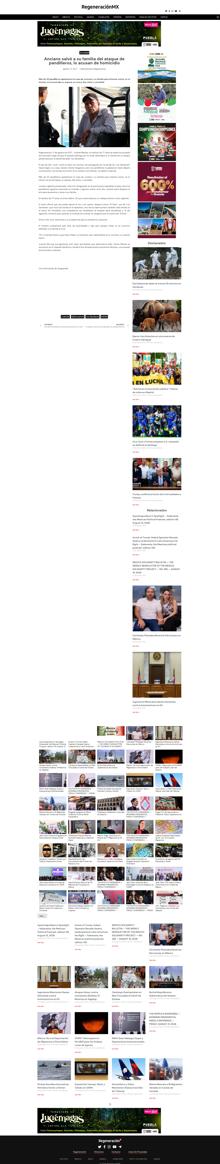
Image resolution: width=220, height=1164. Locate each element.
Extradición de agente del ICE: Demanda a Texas (168, 860)
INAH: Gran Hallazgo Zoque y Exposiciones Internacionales (51, 790)
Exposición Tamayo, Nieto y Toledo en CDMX (138, 790)
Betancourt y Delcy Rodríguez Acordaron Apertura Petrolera (110, 860)
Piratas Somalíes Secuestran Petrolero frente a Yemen (109, 790)
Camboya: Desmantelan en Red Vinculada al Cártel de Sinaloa (81, 766)
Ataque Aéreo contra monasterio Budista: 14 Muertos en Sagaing (52, 767)
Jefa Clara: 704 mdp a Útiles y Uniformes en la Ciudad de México (168, 884)
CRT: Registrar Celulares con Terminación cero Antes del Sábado (167, 908)
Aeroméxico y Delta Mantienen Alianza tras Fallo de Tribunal (168, 790)
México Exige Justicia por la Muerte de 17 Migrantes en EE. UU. (109, 838)
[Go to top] (215, 1159)
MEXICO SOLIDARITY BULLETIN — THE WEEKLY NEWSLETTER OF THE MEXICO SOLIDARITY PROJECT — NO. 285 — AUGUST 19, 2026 (110, 744)
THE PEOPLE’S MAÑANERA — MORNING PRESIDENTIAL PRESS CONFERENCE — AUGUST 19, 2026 (138, 838)
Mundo (90, 17)
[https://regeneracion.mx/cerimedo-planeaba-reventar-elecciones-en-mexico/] (139, 735)
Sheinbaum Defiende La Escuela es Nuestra (110, 813)
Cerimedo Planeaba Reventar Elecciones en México (138, 743)
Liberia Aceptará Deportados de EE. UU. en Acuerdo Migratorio (167, 838)
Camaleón (103, 17)
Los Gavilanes (92, 316)
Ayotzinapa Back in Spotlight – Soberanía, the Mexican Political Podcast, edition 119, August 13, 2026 (156, 519)
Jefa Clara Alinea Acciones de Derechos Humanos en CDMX (51, 883)
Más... (42, 916)
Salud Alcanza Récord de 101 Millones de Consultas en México (80, 884)
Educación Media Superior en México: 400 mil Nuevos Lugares (80, 908)
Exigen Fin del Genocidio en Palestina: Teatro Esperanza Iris (168, 813)
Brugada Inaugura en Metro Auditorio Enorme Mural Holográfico (79, 814)
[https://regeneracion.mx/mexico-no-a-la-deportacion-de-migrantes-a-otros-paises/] (139, 759)
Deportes (130, 17)
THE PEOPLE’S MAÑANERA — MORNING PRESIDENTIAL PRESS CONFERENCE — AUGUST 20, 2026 (138, 814)
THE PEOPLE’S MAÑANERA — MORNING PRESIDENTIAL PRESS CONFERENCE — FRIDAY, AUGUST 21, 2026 (81, 791)
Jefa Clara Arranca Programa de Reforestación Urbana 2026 (52, 837)
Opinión (117, 17)
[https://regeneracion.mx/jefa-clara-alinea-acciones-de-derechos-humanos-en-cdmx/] (51, 876)
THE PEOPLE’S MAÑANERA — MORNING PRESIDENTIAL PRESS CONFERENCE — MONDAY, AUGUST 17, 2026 (109, 908)
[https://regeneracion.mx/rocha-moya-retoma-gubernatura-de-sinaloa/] (110, 759)
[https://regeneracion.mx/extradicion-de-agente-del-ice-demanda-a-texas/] (168, 852)
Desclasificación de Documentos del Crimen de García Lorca (80, 861)
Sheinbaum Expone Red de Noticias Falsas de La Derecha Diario (81, 838)
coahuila (65, 316)
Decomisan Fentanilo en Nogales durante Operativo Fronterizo (137, 861)
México (66, 17)
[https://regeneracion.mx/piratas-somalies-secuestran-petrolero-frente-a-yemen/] (110, 782)
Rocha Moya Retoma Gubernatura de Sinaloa (107, 766)
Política (78, 17)
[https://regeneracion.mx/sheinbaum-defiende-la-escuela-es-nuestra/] (110, 805)
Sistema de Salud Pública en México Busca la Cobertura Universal (51, 908)
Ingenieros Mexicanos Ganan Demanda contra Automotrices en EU (168, 744)
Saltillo (104, 316)
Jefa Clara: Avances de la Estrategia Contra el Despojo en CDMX (140, 884)
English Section (147, 17)
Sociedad (84, 52)
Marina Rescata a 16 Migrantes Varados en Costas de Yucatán (52, 813)
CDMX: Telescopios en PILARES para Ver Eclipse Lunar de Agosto (168, 767)
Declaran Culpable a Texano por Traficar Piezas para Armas (52, 860)
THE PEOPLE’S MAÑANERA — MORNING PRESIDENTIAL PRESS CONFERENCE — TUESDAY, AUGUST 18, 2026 (109, 884)
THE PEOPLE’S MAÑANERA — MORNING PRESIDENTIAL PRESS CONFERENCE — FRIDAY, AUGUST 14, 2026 (139, 908)
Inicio (55, 17)
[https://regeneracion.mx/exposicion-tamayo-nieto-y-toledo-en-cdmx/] (139, 782)
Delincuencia (77, 316)
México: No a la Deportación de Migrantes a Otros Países (139, 766)
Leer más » (136, 294)
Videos (164, 17)
